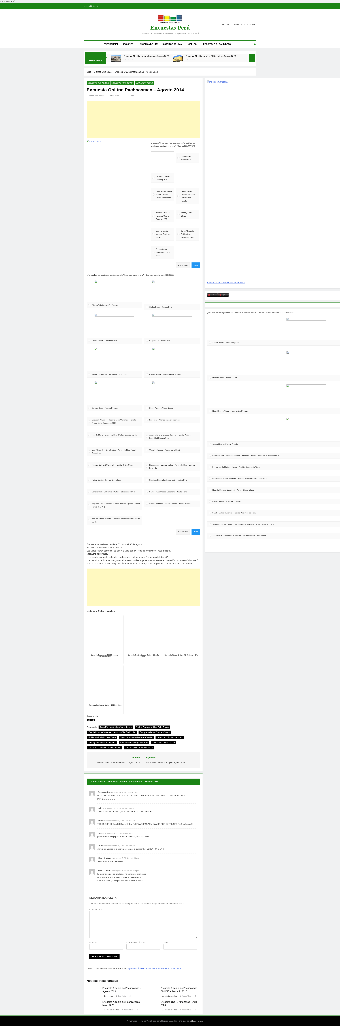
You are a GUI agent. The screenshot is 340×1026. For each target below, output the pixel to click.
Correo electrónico (135, 942)
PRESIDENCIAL (111, 44)
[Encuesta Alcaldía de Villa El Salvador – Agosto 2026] (178, 60)
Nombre (93, 942)
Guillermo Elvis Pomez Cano (102, 737)
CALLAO (192, 44)
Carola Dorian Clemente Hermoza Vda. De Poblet (111, 732)
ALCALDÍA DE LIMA (149, 44)
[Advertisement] (143, 119)
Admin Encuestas (96, 96)
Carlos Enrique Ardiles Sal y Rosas (152, 727)
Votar (196, 265)
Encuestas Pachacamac (98, 83)
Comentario (95, 909)
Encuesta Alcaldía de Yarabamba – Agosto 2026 (146, 56)
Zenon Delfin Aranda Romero (139, 747)
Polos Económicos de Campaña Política (226, 282)
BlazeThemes (197, 1021)
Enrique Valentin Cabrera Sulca (155, 732)
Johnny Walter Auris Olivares (102, 742)
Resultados (183, 265)
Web (165, 942)
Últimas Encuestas (144, 83)
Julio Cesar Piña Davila (163, 742)
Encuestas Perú (170, 27)
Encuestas (108, 996)
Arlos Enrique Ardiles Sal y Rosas (116, 727)
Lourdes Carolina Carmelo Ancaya (104, 747)
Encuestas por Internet (122, 83)
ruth (100, 833)
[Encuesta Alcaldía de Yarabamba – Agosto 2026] (116, 60)
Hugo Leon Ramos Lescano (170, 737)
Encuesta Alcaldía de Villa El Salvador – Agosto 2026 (211, 56)
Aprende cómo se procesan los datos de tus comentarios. (155, 968)
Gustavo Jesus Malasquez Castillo (136, 737)
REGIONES (127, 44)
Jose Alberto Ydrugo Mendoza (134, 742)
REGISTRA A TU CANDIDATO (217, 44)
